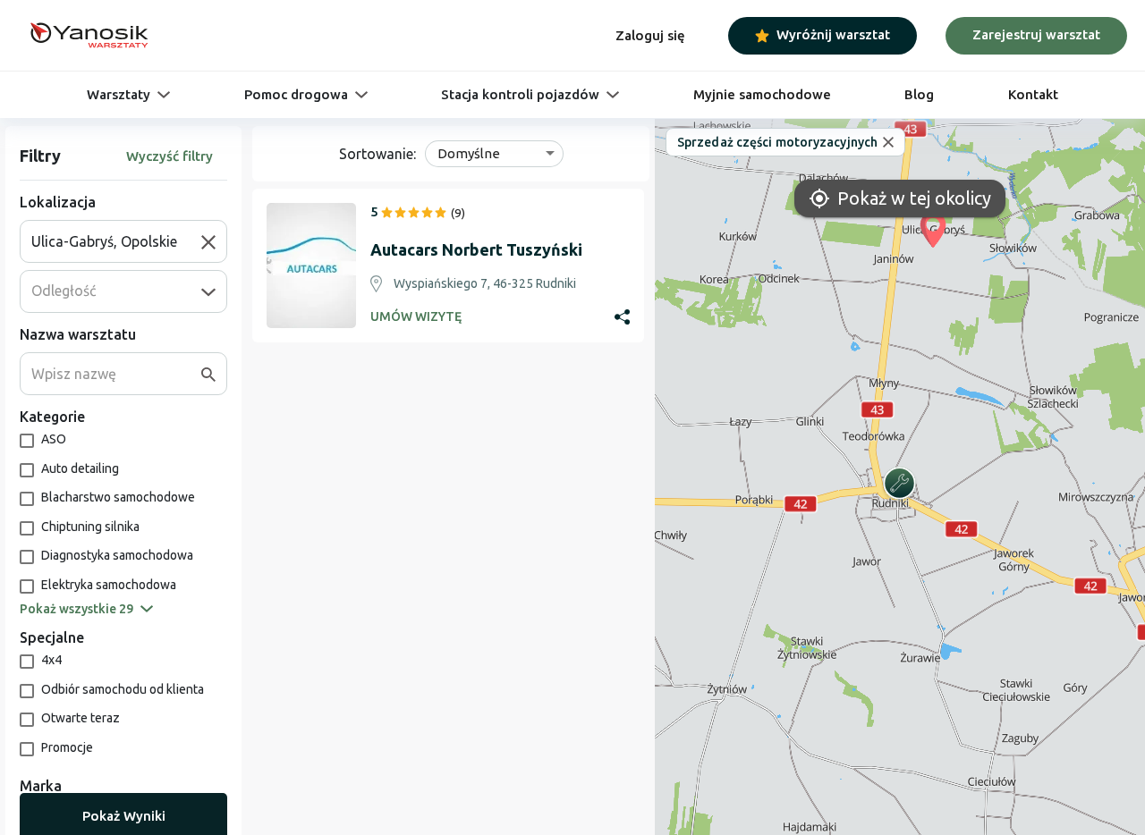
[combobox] (116, 241)
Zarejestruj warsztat (1036, 34)
